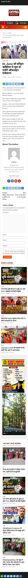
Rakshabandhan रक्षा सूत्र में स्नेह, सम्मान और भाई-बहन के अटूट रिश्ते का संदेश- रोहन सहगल (13, 562)
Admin (5, 77)
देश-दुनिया (7, 60)
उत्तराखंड (3, 60)
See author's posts (14, 176)
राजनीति (4, 525)
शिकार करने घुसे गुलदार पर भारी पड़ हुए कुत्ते (20, 195)
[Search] (23, 27)
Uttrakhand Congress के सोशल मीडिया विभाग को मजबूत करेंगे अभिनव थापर (14, 530)
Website (5, 245)
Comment (6, 212)
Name (5, 234)
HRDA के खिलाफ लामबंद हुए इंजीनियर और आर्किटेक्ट (8, 196)
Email (5, 240)
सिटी (3, 466)
